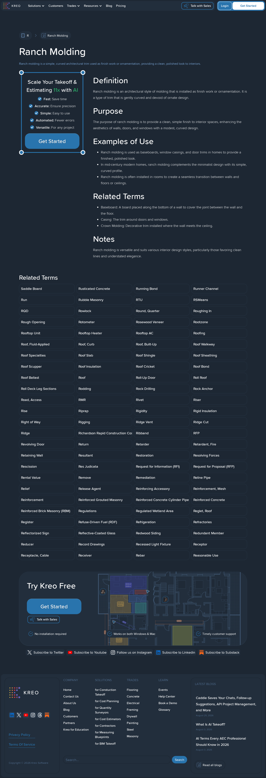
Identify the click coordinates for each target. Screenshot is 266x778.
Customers (55, 6)
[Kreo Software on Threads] (40, 715)
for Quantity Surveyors (103, 710)
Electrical (133, 703)
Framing (132, 709)
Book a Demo (168, 703)
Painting (132, 723)
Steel (130, 729)
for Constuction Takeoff (105, 692)
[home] (11, 6)
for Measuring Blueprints (104, 734)
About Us (69, 703)
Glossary (164, 709)
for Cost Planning (107, 701)
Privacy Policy (19, 734)
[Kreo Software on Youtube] (26, 715)
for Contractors (105, 725)
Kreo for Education (76, 729)
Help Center (167, 696)
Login (225, 6)
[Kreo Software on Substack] (47, 715)
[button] (36, 6)
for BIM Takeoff (105, 743)
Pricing (121, 6)
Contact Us (70, 696)
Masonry (132, 736)
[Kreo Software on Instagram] (33, 715)
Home (67, 690)
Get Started (248, 6)
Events (163, 690)
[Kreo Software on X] (19, 715)
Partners (69, 723)
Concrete (133, 696)
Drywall (132, 716)
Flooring (132, 690)
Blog (109, 6)
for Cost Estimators (108, 719)
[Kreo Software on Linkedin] (12, 715)
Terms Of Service (22, 744)
